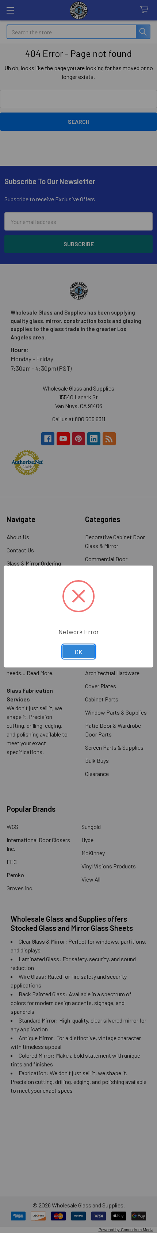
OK (79, 651)
